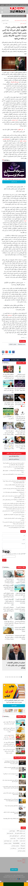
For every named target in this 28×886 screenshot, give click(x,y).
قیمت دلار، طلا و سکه (21, 861)
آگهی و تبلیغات (7, 5)
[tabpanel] (14, 657)
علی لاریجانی (14, 120)
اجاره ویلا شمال (10, 833)
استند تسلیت (22, 841)
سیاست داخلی (22, 23)
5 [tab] (14, 676)
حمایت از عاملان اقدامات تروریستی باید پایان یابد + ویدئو (15, 665)
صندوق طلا (23, 846)
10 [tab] (5, 676)
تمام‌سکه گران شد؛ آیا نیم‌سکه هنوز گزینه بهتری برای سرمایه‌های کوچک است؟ (11, 800)
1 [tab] (21, 676)
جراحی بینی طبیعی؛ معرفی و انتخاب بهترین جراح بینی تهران (10, 793)
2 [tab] (19, 676)
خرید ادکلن (23, 836)
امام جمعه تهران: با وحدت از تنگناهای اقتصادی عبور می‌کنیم (13, 474)
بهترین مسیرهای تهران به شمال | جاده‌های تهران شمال (11, 813)
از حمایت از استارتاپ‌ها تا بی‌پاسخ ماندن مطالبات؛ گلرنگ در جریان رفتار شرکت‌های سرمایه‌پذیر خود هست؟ (11, 762)
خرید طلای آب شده (21, 838)
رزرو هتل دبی (13, 848)
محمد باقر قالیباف (21, 344)
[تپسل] (3, 160)
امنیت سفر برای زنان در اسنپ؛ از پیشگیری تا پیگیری (10, 774)
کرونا (25, 221)
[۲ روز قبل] (22, 769)
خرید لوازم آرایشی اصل (14, 836)
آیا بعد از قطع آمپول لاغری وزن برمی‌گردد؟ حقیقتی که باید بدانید (11, 768)
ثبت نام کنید (14, 182)
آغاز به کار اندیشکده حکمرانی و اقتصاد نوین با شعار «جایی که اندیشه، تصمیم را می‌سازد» (10, 787)
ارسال (4, 560)
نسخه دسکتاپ (14, 869)
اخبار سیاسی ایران (18, 20)
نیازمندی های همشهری (15, 5)
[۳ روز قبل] (22, 794)
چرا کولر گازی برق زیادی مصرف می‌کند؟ (11, 805)
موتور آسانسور (12, 831)
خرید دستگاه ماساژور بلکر (20, 833)
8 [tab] (9, 676)
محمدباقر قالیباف (15, 82)
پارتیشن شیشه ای (15, 846)
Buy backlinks (16, 843)
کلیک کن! (14, 706)
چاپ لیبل (23, 843)
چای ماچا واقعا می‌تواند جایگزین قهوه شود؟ (10, 818)
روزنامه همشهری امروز (23, 5)
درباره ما (23, 859)
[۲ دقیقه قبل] (14, 652)
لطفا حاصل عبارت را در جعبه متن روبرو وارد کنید (16, 554)
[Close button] (27, 881)
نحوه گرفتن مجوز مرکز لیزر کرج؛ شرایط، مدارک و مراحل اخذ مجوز (10, 781)
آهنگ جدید (15, 841)
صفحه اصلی (24, 20)
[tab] (14, 453)
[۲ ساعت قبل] (22, 762)
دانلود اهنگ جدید (21, 848)
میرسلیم (9, 315)
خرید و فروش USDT (21, 831)
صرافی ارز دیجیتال (7, 843)
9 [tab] (7, 676)
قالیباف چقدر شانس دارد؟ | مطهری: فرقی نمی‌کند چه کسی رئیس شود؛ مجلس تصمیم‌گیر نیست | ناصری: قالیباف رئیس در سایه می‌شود (14, 33)
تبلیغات (23, 862)
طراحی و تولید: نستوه (13, 879)
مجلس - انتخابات (12, 344)
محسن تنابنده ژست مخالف (19, 16)
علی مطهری (20, 130)
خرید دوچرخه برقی (7, 841)
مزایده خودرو (12, 838)
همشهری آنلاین (17, 9)
